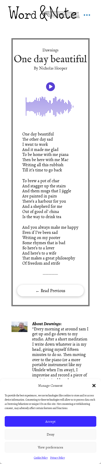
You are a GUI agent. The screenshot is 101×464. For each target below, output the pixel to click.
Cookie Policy (41, 458)
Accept (50, 421)
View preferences (50, 447)
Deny (50, 434)
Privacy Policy (57, 458)
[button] (94, 385)
